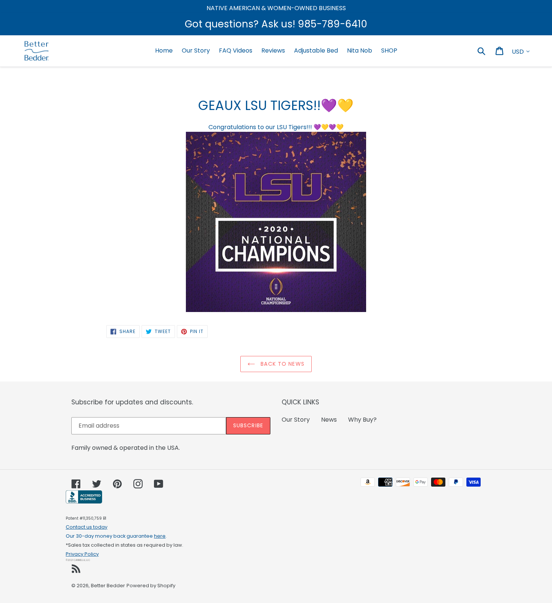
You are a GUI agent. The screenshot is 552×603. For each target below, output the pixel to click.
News (329, 419)
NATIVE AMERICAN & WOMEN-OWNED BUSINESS (276, 8)
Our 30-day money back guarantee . (116, 536)
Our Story (296, 419)
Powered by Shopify (151, 585)
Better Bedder (108, 585)
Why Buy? (362, 419)
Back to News (282, 364)
